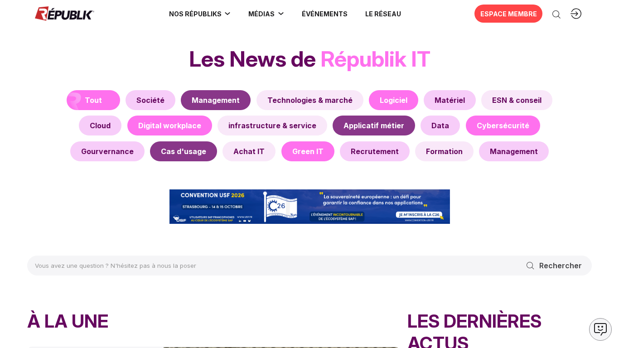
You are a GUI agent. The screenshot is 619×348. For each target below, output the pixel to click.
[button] (324, 14)
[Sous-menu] (227, 14)
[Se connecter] (576, 14)
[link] (200, 14)
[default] (150, 100)
